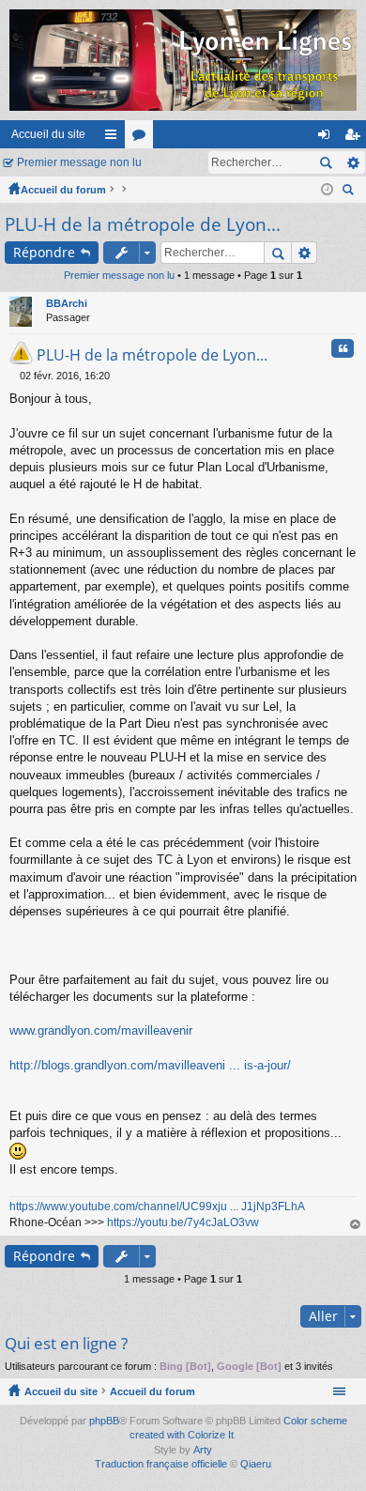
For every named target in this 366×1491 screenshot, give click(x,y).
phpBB (104, 1420)
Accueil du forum (63, 189)
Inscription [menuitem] (355, 138)
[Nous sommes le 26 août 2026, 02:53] (327, 189)
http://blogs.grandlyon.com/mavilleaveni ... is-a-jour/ (150, 1065)
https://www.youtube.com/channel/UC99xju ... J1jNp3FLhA (157, 1206)
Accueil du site (48, 134)
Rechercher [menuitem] (350, 192)
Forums (142, 138)
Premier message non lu (79, 162)
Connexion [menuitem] (327, 138)
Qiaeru (255, 1463)
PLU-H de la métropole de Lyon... (143, 224)
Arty (202, 1449)
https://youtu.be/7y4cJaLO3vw (183, 1222)
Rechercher (326, 162)
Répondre (44, 252)
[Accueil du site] (183, 60)
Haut (355, 1225)
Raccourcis (114, 138)
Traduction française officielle (161, 1463)
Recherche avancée (352, 162)
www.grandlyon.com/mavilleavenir (100, 1030)
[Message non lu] (14, 375)
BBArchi (66, 303)
